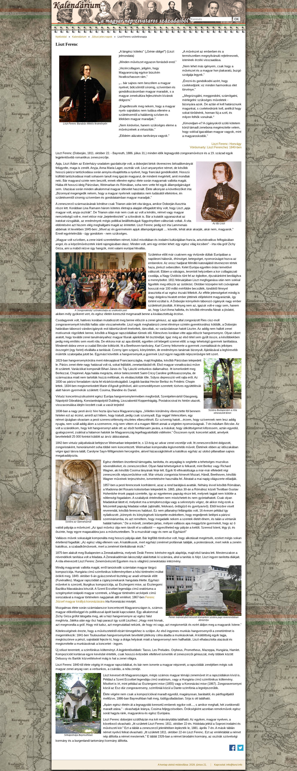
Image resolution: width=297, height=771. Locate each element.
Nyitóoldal (61, 36)
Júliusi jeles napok (102, 36)
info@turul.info (234, 764)
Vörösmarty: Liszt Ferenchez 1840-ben (215, 147)
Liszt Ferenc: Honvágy (226, 143)
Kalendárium (79, 36)
